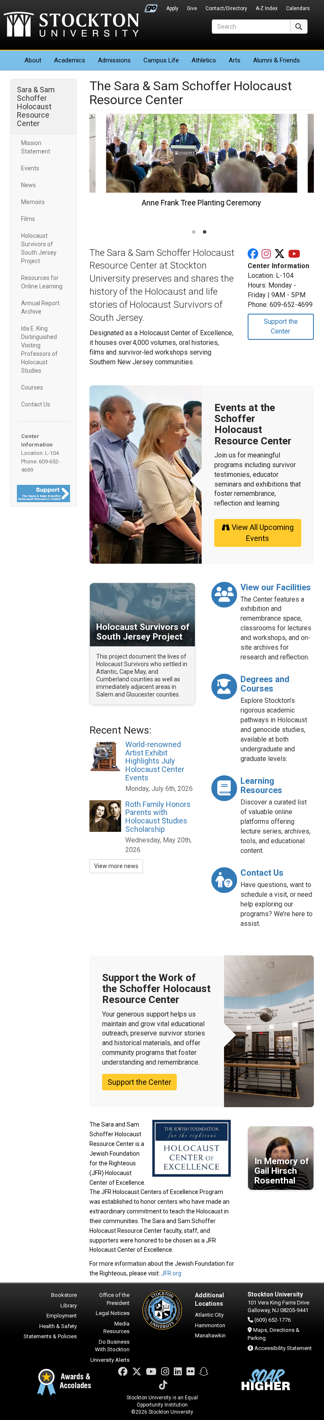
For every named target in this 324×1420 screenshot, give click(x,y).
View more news (116, 866)
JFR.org (171, 1273)
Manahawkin (210, 1335)
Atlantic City (209, 1315)
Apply (172, 8)
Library (68, 1305)
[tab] (193, 232)
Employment (61, 1315)
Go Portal (151, 6)
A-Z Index (267, 8)
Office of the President (114, 1299)
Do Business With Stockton (112, 1346)
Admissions (114, 60)
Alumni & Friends (276, 60)
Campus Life (161, 60)
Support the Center (281, 326)
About (32, 60)
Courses (32, 387)
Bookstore (64, 1295)
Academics (69, 60)
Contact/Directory (226, 8)
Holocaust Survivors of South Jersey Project (39, 248)
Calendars (298, 8)
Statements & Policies (50, 1336)
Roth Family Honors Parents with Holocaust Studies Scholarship (158, 817)
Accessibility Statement (283, 1348)
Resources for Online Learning (41, 282)
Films (28, 218)
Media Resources (116, 1327)
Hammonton (210, 1325)
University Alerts (110, 1360)
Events (30, 168)
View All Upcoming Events (263, 533)
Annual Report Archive (40, 307)
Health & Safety (58, 1326)
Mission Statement (35, 147)
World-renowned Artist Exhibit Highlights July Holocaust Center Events (154, 761)
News (28, 185)
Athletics (204, 60)
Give (192, 8)
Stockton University (71, 25)
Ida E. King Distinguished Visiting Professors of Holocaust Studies (39, 349)
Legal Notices (113, 1313)
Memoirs (33, 202)
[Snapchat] (203, 1371)
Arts (234, 60)
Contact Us (35, 404)
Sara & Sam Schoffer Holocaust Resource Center (36, 106)
